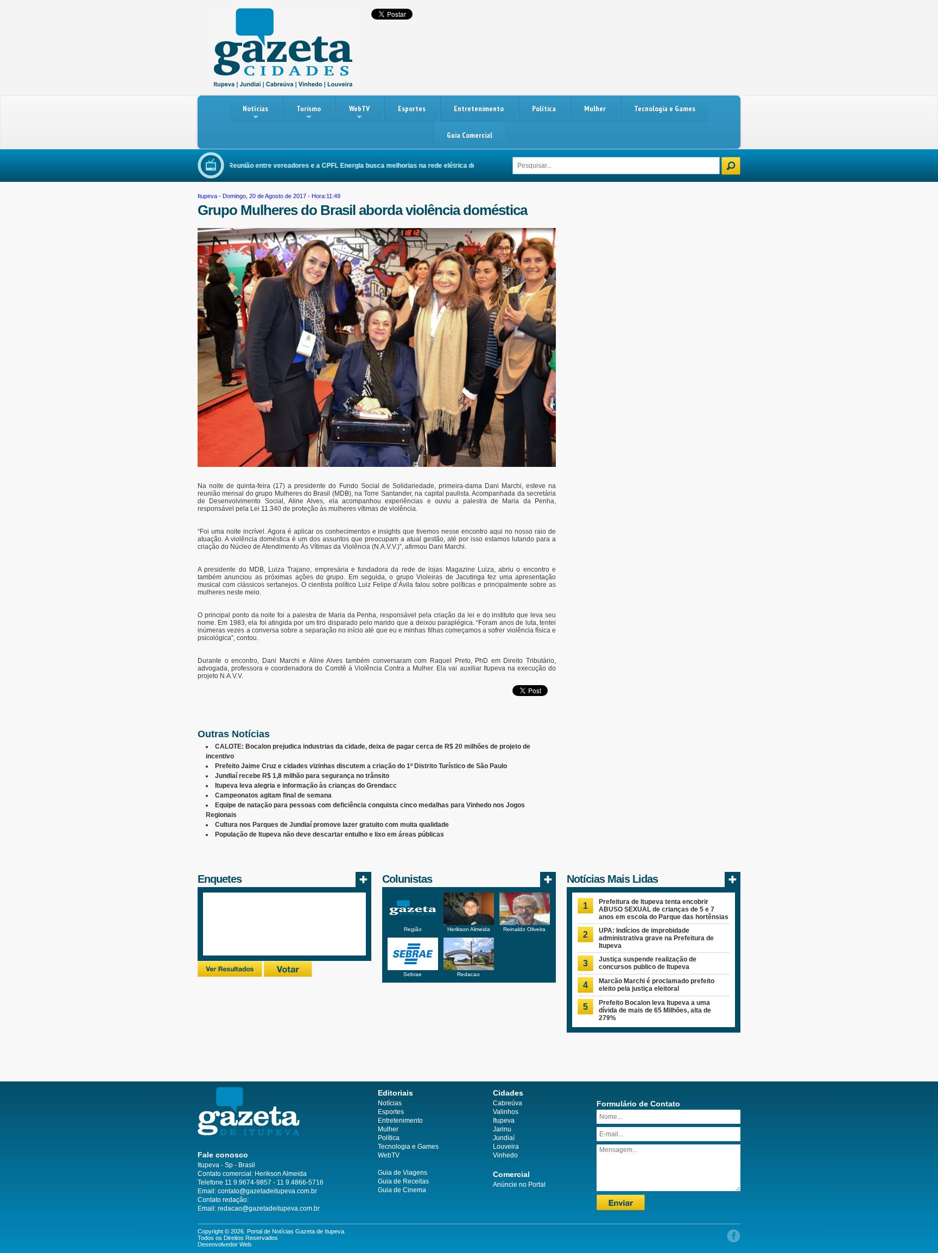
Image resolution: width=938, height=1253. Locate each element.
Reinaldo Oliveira (524, 929)
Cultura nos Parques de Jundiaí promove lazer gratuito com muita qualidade (332, 824)
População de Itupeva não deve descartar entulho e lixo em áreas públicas (329, 834)
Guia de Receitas (403, 1181)
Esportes (412, 108)
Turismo (308, 108)
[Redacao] (468, 968)
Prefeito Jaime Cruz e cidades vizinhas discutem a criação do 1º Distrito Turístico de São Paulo (361, 766)
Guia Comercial (469, 135)
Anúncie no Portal (519, 1184)
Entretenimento (479, 108)
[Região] (413, 923)
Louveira (506, 1146)
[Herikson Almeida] (468, 923)
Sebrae (412, 974)
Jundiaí (504, 1138)
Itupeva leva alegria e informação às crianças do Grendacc (306, 785)
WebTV (359, 108)
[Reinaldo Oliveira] (524, 923)
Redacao (468, 974)
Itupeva (207, 196)
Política (544, 108)
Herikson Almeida (468, 929)
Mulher (595, 108)
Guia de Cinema (402, 1190)
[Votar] (288, 974)
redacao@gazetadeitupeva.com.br (269, 1208)
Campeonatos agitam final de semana (273, 795)
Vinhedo (505, 1155)
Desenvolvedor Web (224, 1244)
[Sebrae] (413, 968)
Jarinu (502, 1129)
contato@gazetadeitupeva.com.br (267, 1191)
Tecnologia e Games (664, 108)
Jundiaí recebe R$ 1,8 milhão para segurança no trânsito (302, 776)
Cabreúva (507, 1103)
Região (413, 929)
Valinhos (505, 1112)
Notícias (255, 108)
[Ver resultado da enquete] (230, 974)
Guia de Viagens (402, 1172)
